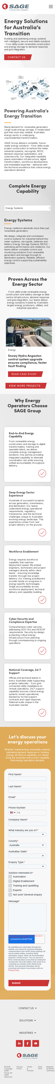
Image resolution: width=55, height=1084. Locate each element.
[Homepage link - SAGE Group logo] (27, 1056)
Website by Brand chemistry (50, 1069)
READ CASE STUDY (24, 374)
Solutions (26, 1020)
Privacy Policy (13, 970)
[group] (29, 349)
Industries (26, 1032)
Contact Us (26, 1008)
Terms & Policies (30, 1069)
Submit (16, 983)
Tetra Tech (40, 1068)
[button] (51, 6)
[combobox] (27, 834)
